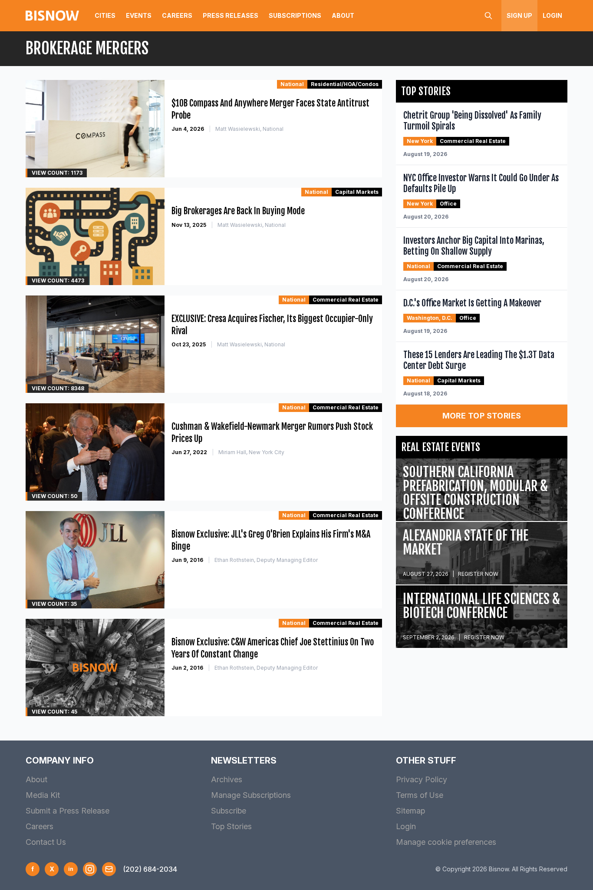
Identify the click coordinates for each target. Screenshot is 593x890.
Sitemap (410, 810)
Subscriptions (295, 15)
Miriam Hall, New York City (251, 452)
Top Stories (231, 826)
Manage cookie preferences (446, 842)
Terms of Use (419, 795)
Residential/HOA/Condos (345, 84)
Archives (226, 779)
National (292, 84)
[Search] (488, 15)
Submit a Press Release (67, 810)
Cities (105, 15)
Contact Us (46, 842)
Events (139, 15)
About (343, 15)
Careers (177, 15)
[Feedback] (109, 869)
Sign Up (519, 15)
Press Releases (230, 15)
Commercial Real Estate (346, 299)
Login (552, 15)
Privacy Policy (421, 779)
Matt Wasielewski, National (249, 129)
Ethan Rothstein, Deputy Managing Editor (266, 560)
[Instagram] (90, 869)
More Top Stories (481, 415)
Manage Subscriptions (251, 795)
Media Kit (43, 795)
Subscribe (228, 810)
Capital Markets (357, 192)
